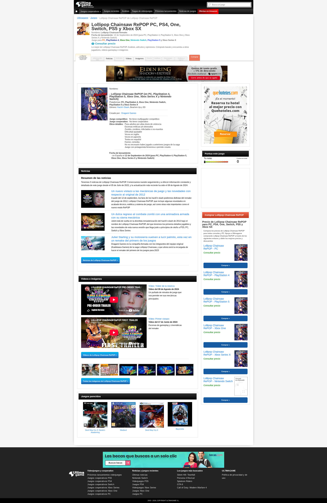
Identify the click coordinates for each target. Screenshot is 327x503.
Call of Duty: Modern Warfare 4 (192, 487)
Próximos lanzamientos (165, 11)
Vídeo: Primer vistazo (159, 319)
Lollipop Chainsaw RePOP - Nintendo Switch (218, 380)
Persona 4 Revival (186, 478)
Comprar (194, 57)
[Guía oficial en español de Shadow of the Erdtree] (167, 74)
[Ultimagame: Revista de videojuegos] (76, 11)
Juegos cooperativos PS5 (99, 478)
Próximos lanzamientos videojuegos (104, 475)
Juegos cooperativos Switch (100, 484)
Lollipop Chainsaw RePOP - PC (213, 247)
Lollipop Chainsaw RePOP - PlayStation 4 (216, 274)
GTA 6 (180, 484)
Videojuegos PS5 (140, 481)
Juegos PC (137, 494)
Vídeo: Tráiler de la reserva (161, 286)
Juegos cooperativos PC (99, 494)
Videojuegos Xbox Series (144, 487)
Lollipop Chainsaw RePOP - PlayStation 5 (216, 300)
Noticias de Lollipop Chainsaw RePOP (100, 260)
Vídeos (129, 58)
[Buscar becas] (163, 460)
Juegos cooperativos (90, 11)
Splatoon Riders (184, 481)
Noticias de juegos (187, 11)
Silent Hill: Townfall (186, 475)
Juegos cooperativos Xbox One (102, 491)
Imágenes (139, 58)
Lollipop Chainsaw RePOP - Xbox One (214, 327)
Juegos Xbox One (140, 491)
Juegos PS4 (138, 484)
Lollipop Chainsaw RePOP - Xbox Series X (217, 353)
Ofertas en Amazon (208, 11)
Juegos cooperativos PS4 (99, 481)
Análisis (125, 11)
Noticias (109, 58)
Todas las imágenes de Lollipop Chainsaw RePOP (104, 381)
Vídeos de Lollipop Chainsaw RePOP (99, 355)
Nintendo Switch (140, 478)
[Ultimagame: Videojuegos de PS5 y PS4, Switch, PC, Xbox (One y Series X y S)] (85, 5)
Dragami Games (128, 113)
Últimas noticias (140, 475)
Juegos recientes (111, 11)
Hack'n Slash (123, 107)
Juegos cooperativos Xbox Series (103, 487)
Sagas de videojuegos (142, 11)
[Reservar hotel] (225, 115)
